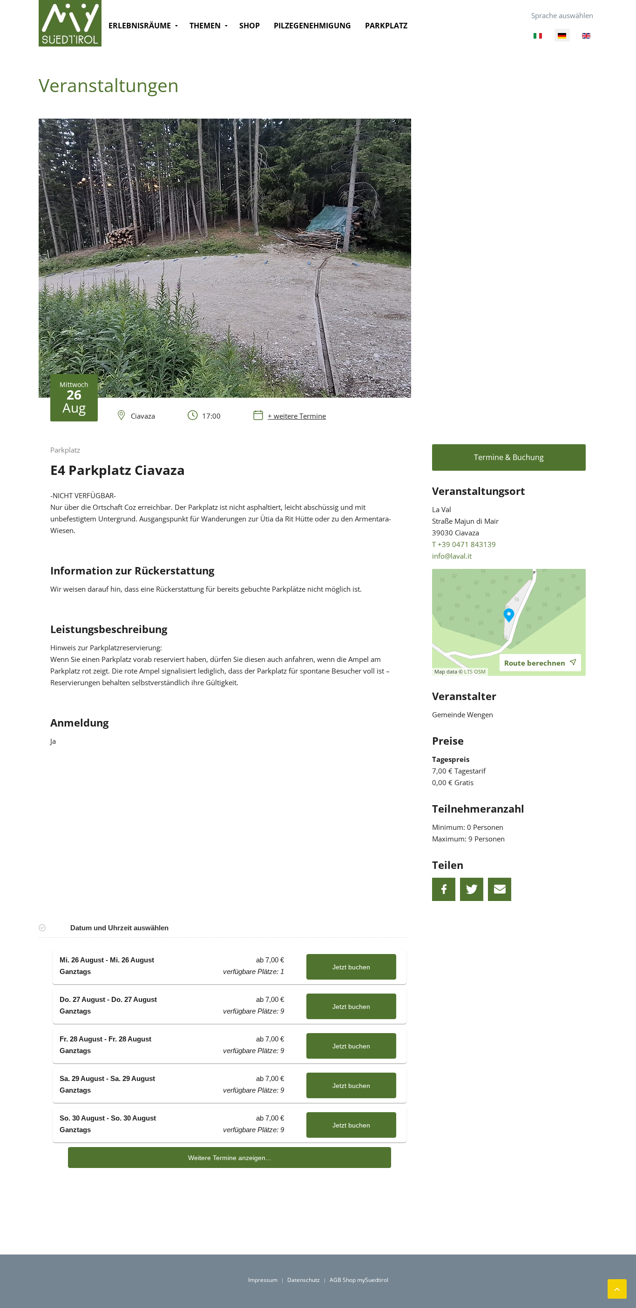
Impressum (262, 1280)
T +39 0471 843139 (464, 544)
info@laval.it (452, 556)
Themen (205, 25)
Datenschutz (303, 1280)
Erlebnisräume (139, 25)
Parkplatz (386, 25)
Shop (249, 25)
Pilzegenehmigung (312, 25)
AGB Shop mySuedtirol (359, 1280)
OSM (480, 671)
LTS (468, 671)
